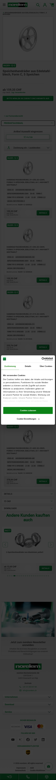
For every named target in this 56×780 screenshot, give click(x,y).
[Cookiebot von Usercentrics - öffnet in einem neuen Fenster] (41, 359)
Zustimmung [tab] (10, 366)
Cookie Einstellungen (26, 419)
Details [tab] (28, 366)
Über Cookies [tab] (46, 366)
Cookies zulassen (28, 410)
